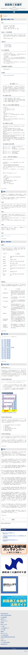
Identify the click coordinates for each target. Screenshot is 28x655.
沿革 (4, 449)
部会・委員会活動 (7, 241)
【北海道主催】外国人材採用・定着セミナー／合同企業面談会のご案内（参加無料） (14, 536)
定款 (2, 235)
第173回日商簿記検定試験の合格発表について (10, 539)
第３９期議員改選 (4, 617)
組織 (4, 191)
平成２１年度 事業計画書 (5, 358)
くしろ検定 (2, 626)
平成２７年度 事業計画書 (5, 351)
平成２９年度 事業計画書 (5, 349)
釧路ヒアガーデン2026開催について (9, 532)
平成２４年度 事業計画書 (5, 355)
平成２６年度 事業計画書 (5, 352)
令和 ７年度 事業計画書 (5, 340)
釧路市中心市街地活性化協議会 (6, 615)
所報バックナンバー (4, 633)
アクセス (2, 638)
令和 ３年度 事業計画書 (5, 345)
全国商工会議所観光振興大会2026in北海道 (8, 636)
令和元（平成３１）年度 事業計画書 (7, 347)
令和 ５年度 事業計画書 (5, 342)
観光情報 (2, 622)
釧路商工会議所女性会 (4, 613)
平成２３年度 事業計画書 (5, 356)
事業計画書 (5, 334)
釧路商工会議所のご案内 (8, 19)
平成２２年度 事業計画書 (5, 357)
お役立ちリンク (3, 640)
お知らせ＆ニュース (4, 620)
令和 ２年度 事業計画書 (5, 346)
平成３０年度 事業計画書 (5, 348)
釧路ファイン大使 (4, 624)
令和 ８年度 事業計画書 (5, 339)
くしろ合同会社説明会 (4, 635)
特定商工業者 (6, 364)
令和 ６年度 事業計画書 (5, 341)
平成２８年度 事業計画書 (5, 350)
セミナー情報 (3, 629)
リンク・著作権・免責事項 (5, 642)
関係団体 (2, 631)
